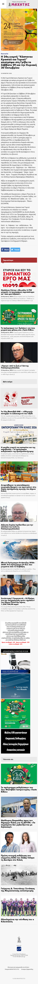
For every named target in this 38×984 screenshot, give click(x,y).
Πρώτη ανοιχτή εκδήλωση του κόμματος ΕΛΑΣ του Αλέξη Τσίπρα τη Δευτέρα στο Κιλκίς (17, 857)
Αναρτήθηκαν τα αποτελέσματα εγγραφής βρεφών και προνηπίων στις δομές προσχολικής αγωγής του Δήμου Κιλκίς (18, 488)
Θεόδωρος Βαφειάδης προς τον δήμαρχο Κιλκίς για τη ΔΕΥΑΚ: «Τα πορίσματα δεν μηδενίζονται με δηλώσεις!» (18, 823)
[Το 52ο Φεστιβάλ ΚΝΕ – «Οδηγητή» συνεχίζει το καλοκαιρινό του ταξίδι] (19, 398)
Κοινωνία (4, 53)
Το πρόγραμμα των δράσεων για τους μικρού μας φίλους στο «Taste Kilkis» (18, 328)
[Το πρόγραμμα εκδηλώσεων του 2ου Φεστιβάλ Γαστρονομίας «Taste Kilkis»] (19, 774)
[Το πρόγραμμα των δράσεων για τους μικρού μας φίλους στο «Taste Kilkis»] (19, 314)
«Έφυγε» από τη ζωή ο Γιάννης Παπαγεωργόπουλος (15, 366)
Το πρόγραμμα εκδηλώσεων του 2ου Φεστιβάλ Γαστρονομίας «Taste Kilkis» (19, 789)
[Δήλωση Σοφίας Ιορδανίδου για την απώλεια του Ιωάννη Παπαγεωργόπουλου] (19, 511)
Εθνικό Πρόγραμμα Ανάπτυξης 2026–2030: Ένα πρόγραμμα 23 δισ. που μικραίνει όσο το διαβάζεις (18, 564)
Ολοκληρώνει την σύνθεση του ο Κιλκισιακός (17, 920)
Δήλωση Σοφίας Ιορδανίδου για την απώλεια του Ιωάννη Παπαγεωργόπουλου (17, 526)
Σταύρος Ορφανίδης (27, 969)
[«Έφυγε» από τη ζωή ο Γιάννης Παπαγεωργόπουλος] (19, 352)
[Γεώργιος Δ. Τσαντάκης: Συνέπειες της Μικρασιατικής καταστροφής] (19, 875)
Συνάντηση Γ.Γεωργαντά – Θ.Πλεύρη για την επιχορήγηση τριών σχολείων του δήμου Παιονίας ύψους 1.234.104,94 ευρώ (18, 601)
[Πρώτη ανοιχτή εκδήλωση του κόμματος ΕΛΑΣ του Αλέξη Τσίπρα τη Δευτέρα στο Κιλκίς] (19, 842)
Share (6, 250)
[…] (31, 300)
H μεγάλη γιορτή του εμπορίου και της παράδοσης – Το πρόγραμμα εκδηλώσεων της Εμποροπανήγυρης (18, 449)
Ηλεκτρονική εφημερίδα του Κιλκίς (18, 967)
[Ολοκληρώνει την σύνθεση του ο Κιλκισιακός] (19, 906)
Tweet (16, 250)
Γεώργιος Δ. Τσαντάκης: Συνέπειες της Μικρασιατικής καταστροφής (18, 889)
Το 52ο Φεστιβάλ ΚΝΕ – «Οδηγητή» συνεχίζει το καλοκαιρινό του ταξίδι (17, 412)
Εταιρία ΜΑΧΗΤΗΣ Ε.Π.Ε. (12, 969)
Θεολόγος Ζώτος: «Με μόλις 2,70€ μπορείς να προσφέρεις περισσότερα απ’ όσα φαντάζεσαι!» (17, 292)
